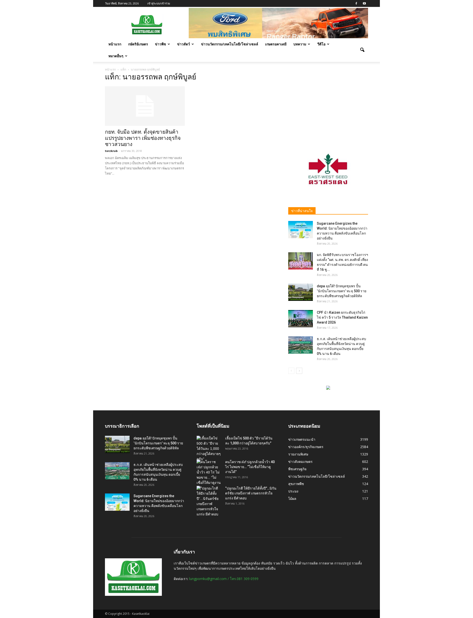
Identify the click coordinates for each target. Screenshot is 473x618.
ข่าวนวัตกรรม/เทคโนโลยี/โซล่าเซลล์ (229, 44)
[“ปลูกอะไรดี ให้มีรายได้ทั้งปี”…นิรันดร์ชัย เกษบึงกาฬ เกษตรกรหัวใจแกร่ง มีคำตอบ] (209, 501)
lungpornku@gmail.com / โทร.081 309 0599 (223, 578)
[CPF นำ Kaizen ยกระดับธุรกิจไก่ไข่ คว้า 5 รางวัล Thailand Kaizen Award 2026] (300, 318)
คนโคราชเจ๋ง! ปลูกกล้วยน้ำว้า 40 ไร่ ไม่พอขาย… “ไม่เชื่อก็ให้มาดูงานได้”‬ (250, 467)
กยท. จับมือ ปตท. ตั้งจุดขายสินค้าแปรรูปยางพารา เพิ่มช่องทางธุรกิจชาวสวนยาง (143, 138)
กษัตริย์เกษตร (138, 44)
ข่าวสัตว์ (183, 44)
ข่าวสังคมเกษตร (300, 461)
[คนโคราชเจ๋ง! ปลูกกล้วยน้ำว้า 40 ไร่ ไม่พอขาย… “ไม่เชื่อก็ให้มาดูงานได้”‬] (209, 475)
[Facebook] (356, 3)
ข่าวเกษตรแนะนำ (301, 439)
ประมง (293, 491)
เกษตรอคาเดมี (276, 44)
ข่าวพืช (160, 44)
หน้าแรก (114, 44)
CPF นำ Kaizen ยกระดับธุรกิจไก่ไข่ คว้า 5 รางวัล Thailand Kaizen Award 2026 (342, 317)
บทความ (299, 44)
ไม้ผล (292, 498)
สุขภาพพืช (296, 483)
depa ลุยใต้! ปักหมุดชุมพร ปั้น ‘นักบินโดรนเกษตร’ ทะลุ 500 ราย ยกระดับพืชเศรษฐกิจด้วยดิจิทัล (341, 291)
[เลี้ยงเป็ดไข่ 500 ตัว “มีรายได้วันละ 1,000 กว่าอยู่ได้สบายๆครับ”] (209, 449)
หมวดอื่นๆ (115, 56)
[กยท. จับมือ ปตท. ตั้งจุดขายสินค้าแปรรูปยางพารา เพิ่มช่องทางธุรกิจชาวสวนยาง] (145, 106)
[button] (362, 50)
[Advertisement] (328, 105)
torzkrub (111, 151)
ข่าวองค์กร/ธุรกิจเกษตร (305, 446)
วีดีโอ (321, 44)
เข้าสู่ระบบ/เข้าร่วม (158, 3)
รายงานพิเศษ (298, 454)
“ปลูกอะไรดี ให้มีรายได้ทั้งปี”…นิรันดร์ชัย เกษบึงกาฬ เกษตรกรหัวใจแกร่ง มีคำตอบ (250, 493)
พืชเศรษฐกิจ (297, 469)
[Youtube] (364, 3)
